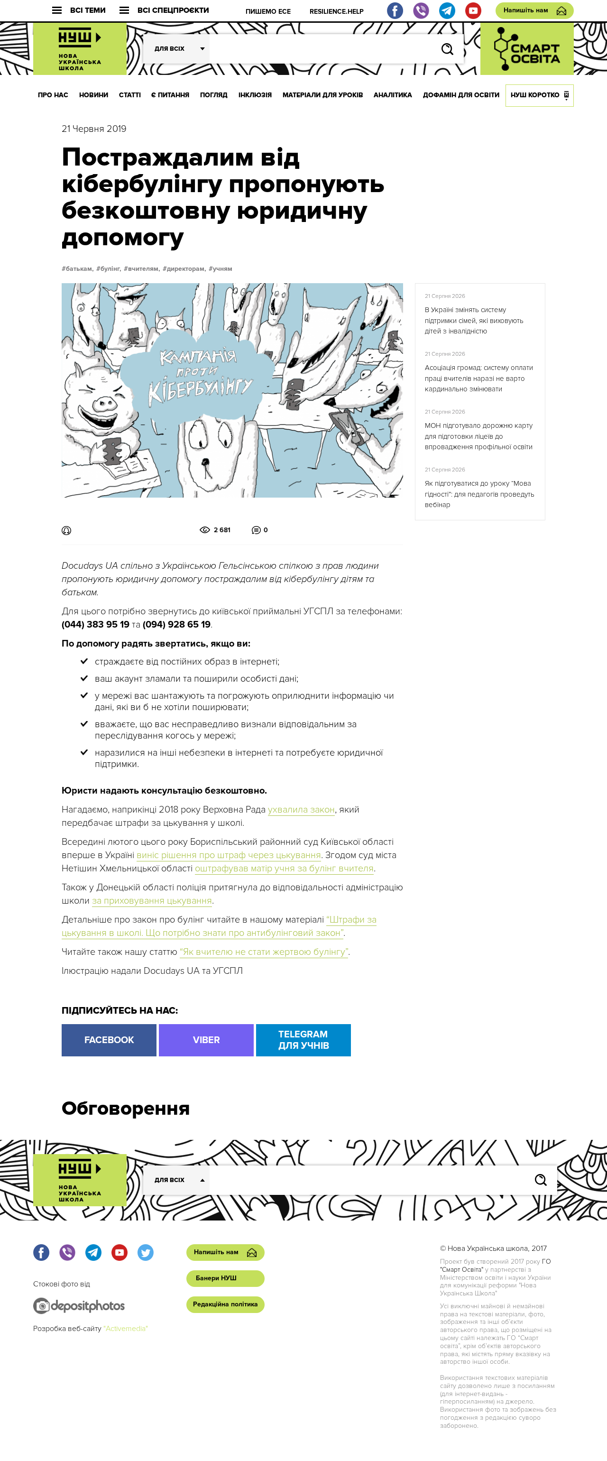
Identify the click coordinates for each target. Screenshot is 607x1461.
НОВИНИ (93, 95)
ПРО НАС (53, 95)
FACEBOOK (109, 1040)
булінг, (111, 269)
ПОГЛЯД (214, 95)
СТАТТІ (130, 95)
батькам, (80, 269)
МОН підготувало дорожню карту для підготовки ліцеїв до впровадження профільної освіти (479, 436)
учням (222, 269)
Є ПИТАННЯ (170, 95)
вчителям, (144, 269)
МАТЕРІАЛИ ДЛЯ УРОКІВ (323, 95)
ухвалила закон (301, 809)
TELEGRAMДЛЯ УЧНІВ (303, 1040)
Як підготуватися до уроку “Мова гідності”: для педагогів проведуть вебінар (479, 494)
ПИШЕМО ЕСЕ (268, 12)
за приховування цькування (152, 900)
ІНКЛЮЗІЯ (255, 95)
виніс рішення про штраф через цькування (229, 855)
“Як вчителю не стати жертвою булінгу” (264, 952)
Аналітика (393, 95)
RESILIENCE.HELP (337, 12)
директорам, (186, 269)
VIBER (206, 1040)
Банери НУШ (216, 1278)
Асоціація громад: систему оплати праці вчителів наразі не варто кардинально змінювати (479, 378)
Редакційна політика (225, 1304)
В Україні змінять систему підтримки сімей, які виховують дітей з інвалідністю (474, 320)
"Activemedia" (125, 1328)
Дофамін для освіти (461, 95)
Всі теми (88, 10)
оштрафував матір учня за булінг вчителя (284, 868)
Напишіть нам (526, 10)
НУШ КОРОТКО (535, 95)
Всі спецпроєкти (173, 10)
